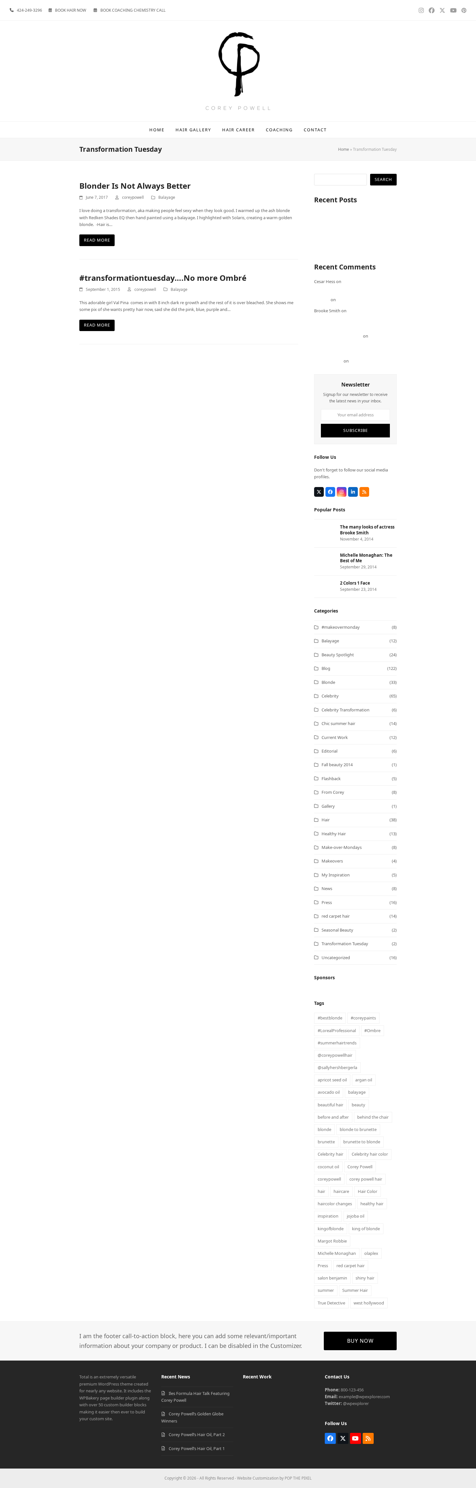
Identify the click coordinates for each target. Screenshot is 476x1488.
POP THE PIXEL (298, 1478)
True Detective (331, 1303)
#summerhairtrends (337, 1043)
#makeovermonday (341, 627)
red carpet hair (336, 916)
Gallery (328, 806)
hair (321, 1191)
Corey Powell (359, 1167)
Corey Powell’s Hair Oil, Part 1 (342, 242)
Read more (97, 240)
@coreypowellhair (335, 1055)
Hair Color (367, 1191)
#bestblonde (330, 1018)
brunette (326, 1142)
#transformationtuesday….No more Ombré (162, 277)
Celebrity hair (330, 1154)
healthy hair (371, 1204)
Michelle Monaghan (337, 1253)
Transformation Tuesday (345, 943)
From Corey (333, 792)
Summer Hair (355, 1290)
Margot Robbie (332, 1241)
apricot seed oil (332, 1080)
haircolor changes (335, 1204)
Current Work (335, 737)
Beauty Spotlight (338, 655)
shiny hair (365, 1278)
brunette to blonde (361, 1142)
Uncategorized (336, 957)
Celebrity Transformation (345, 710)
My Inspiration (336, 875)
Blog (326, 668)
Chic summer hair (338, 723)
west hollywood (369, 1303)
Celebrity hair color (370, 1154)
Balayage (166, 197)
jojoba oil (355, 1216)
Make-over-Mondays (342, 847)
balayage (357, 1092)
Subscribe (355, 430)
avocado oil (329, 1092)
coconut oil (328, 1167)
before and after (333, 1117)
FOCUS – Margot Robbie (360, 300)
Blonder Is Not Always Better (135, 185)
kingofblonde (331, 1229)
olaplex (371, 1253)
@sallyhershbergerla (337, 1067)
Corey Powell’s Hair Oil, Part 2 (342, 235)
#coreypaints (363, 1018)
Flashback (331, 778)
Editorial (329, 751)
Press (327, 902)
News (327, 888)
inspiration (328, 1216)
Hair (326, 820)
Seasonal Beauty (337, 930)
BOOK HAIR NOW (70, 10)
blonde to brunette (358, 1129)
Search (383, 179)
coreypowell (133, 197)
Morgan (322, 300)
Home (343, 149)
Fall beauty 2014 (337, 765)
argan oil (363, 1080)
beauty (358, 1105)
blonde (324, 1129)
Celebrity (330, 696)
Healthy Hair (334, 834)
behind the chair (373, 1117)
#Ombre (372, 1030)
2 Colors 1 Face (364, 361)
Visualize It (324, 249)
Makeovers (332, 861)
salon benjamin (332, 1278)
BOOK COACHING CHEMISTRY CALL (132, 10)
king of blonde (366, 1229)
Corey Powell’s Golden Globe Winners (350, 228)
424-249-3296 (29, 10)
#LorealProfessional (337, 1030)
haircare (341, 1191)
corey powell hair (365, 1179)
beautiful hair (330, 1105)
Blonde (328, 682)
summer (326, 1290)
